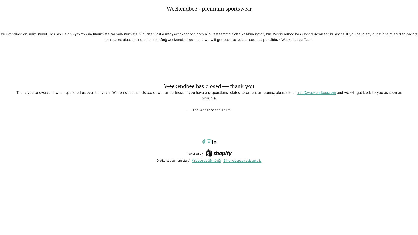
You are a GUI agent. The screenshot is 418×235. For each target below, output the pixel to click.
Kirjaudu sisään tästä (206, 160)
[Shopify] (219, 153)
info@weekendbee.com (316, 92)
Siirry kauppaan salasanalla (242, 160)
